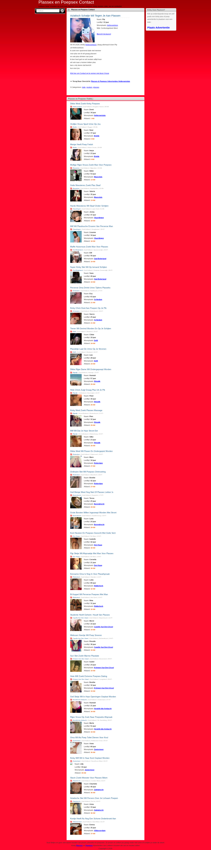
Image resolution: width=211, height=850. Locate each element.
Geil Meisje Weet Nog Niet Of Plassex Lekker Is (91, 492)
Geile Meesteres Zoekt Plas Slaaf (85, 185)
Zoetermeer (76, 740)
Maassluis (76, 168)
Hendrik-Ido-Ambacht (80, 699)
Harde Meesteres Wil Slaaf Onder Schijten (89, 206)
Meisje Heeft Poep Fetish (81, 144)
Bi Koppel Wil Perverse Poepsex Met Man (89, 594)
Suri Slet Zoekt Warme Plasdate (84, 656)
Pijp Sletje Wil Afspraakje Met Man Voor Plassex (91, 553)
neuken (89, 87)
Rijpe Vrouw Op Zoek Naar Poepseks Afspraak (91, 717)
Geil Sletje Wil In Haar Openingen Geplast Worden (93, 696)
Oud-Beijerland (78, 250)
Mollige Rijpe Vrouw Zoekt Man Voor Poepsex (91, 165)
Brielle (75, 127)
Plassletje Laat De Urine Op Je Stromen (88, 349)
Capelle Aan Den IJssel (80, 618)
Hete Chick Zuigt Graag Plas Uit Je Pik (87, 390)
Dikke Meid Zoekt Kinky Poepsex (85, 103)
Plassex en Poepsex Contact (83, 10)
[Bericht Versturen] (104, 34)
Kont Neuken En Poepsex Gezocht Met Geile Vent (93, 533)
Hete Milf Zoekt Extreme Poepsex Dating (88, 676)
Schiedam (76, 290)
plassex (96, 87)
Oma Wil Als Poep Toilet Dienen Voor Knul (89, 737)
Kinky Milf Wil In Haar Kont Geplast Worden (90, 758)
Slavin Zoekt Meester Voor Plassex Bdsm (89, 778)
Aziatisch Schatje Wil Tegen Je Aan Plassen (95, 15)
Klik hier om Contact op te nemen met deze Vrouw (89, 73)
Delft (74, 331)
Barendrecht (77, 495)
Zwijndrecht (76, 781)
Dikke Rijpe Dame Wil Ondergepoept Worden (90, 369)
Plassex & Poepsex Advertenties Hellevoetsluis (110, 81)
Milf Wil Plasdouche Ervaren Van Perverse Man (91, 226)
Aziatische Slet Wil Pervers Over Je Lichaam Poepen (94, 798)
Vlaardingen (77, 209)
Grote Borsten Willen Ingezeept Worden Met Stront (93, 512)
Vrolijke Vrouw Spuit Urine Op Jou (85, 124)
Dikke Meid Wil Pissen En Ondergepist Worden (91, 451)
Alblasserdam (77, 822)
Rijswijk (75, 372)
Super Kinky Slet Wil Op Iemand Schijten (88, 267)
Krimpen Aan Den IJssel (81, 659)
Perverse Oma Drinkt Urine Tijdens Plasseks (90, 287)
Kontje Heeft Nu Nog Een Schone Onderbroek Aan (93, 818)
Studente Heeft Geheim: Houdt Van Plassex (90, 615)
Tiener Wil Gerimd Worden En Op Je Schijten (90, 328)
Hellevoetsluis (112, 25)
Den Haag (76, 536)
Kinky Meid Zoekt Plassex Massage (86, 410)
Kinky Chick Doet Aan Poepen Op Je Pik (88, 308)
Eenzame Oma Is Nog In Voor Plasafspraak (90, 574)
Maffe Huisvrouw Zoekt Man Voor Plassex (89, 246)
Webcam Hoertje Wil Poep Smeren (86, 635)
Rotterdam (76, 454)
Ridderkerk (76, 577)
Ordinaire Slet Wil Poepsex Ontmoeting (88, 472)
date (84, 87)
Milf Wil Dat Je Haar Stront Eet (84, 431)
